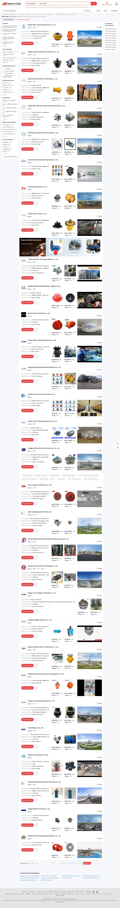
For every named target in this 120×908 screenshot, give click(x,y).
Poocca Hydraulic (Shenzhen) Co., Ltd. (40, 485)
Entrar (116, 4)
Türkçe (104, 894)
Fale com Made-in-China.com (66, 891)
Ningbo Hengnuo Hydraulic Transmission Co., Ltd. (43, 52)
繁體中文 (29, 894)
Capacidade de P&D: (26, 36)
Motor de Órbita (43, 479)
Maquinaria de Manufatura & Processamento (10, 26)
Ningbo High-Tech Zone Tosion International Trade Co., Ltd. (46, 106)
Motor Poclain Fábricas (46, 880)
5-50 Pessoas (8, 125)
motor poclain (61, 479)
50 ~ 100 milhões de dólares (8, 115)
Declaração (31, 891)
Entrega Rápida (8, 73)
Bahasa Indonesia (60, 895)
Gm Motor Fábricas (66, 878)
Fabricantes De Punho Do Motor (48, 876)
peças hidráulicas (27, 475)
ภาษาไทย (98, 894)
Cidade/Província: (26, 65)
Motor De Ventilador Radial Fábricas (28, 880)
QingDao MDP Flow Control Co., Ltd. (39, 809)
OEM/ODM (7, 68)
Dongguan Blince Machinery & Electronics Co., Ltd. (43, 448)
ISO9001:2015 (8, 85)
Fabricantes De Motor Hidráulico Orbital (29, 878)
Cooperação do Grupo (10, 58)
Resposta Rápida (9, 71)
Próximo (86, 863)
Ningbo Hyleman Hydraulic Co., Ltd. (39, 313)
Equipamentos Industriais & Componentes (10, 30)
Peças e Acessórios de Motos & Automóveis (9, 38)
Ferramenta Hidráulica (41, 475)
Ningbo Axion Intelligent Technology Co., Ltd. (42, 593)
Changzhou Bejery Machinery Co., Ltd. (40, 620)
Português (57, 894)
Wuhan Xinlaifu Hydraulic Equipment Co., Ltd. (42, 340)
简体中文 (22, 894)
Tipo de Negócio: (25, 31)
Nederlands (88, 894)
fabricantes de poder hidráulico (80, 7)
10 (29, 863)
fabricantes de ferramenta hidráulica (63, 7)
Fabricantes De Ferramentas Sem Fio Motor (92, 876)
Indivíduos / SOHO (8, 60)
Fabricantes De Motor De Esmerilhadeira (29, 876)
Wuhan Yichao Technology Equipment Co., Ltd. (42, 421)
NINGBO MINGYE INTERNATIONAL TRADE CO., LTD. (44, 286)
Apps (105, 11)
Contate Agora (28, 43)
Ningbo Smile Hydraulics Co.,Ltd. (38, 755)
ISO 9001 (7, 83)
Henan (6, 151)
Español (45, 894)
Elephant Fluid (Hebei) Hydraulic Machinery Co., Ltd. (44, 836)
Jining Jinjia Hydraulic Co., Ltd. (37, 187)
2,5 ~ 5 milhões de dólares (10, 108)
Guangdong (7, 149)
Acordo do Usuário (40, 891)
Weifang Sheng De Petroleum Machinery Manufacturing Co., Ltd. (48, 539)
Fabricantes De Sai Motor (112, 36)
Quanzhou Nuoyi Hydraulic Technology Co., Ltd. (43, 79)
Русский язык (70, 894)
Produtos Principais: (26, 33)
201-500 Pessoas (9, 131)
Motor (52, 479)
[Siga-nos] (97, 891)
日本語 (34, 894)
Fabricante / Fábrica (8, 54)
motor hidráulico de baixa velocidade (88, 475)
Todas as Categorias (9, 11)
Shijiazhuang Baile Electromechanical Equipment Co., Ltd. (46, 674)
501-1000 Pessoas (9, 134)
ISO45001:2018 (8, 92)
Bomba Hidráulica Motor (68, 475)
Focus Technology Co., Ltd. (57, 898)
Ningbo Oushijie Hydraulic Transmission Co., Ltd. (43, 647)
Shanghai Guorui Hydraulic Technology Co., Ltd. (43, 566)
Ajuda (98, 11)
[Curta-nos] (94, 891)
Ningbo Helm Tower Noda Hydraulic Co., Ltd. (42, 25)
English (17, 894)
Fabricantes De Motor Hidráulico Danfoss (71, 876)
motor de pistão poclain (74, 479)
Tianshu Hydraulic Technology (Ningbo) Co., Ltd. (43, 259)
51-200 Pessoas (9, 127)
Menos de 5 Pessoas (10, 129)
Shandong (7, 142)
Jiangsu (6, 147)
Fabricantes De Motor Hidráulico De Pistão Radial (50, 878)
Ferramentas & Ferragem (9, 34)
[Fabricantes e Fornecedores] (11, 3)
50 (36, 863)
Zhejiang (7, 144)
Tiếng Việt (110, 894)
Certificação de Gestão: (27, 38)
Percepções (88, 891)
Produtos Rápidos (79, 891)
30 (33, 863)
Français (40, 894)
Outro (5, 62)
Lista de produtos (8, 19)
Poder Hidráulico (54, 475)
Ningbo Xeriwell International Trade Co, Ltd (41, 394)
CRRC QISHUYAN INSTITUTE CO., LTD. (40, 512)
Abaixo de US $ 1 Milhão (9, 101)
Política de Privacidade (52, 891)
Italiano (63, 894)
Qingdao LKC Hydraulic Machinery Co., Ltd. (41, 701)
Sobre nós (24, 891)
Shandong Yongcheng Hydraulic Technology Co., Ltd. (44, 782)
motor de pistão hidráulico (29, 479)
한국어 (77, 894)
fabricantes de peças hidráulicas (45, 7)
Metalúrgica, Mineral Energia (8, 42)
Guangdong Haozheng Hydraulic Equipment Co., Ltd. (44, 367)
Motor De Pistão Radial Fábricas (90, 878)
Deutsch (51, 894)
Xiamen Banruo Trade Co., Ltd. (37, 214)
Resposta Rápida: (26, 90)
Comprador (87, 11)
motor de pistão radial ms (91, 479)
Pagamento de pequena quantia (8, 76)
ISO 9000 (7, 90)
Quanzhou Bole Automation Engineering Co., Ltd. (43, 160)
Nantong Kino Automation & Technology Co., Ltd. (43, 133)
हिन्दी (94, 894)
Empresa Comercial (10, 52)
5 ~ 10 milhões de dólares (10, 112)
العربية (82, 894)
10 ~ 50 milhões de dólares (10, 104)
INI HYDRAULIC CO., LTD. (35, 728)
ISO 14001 (7, 87)
